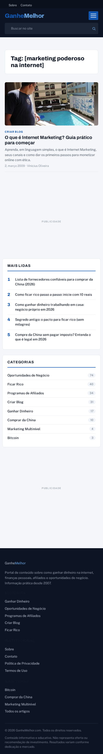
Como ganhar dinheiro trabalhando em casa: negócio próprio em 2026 (49, 307)
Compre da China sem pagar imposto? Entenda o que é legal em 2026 (53, 337)
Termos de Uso (16, 670)
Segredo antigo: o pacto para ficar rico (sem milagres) (49, 322)
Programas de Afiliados (25, 393)
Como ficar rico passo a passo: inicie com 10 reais (53, 294)
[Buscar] (94, 29)
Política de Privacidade (22, 663)
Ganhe (24, 16)
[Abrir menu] (93, 15)
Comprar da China (21, 420)
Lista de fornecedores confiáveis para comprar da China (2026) (54, 281)
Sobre (13, 5)
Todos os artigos (17, 711)
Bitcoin (13, 438)
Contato (26, 5)
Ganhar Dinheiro (20, 411)
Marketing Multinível (23, 429)
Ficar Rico (15, 384)
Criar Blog (14, 132)
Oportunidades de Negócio (28, 375)
